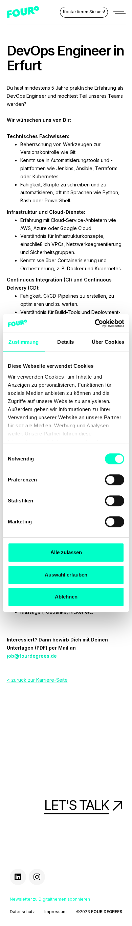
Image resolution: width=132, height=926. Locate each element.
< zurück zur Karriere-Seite (37, 680)
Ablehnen (66, 597)
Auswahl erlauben (66, 575)
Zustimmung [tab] (23, 342)
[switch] (114, 479)
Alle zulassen (66, 552)
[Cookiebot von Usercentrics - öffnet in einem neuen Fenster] (95, 323)
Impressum (55, 911)
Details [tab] (65, 342)
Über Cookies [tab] (108, 342)
